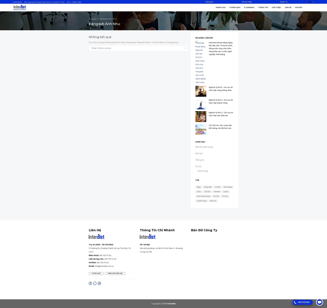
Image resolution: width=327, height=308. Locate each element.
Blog (198, 187)
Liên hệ (288, 7)
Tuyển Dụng (234, 7)
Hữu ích (207, 192)
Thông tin (263, 7)
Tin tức (216, 196)
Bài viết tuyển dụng (204, 147)
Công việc (208, 187)
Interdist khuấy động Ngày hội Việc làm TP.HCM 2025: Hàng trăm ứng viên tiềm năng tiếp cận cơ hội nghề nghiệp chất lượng (221, 48)
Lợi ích (225, 192)
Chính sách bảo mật (115, 273)
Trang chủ (220, 7)
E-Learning (249, 7)
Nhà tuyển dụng (203, 196)
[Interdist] (20, 7)
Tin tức (198, 166)
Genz (199, 192)
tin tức (225, 196)
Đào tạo (199, 153)
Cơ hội (217, 187)
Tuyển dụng (202, 171)
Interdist (217, 192)
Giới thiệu (276, 7)
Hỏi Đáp (298, 7)
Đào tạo (213, 201)
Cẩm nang (228, 187)
